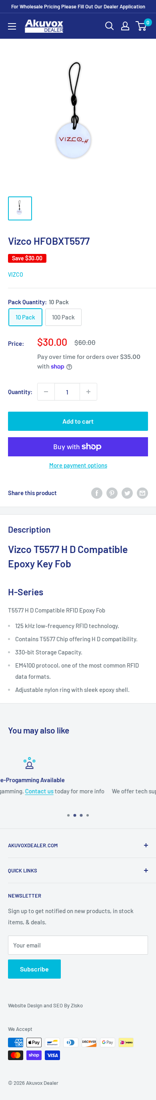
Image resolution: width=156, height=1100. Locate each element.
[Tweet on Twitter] (127, 493)
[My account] (125, 26)
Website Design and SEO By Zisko (45, 1005)
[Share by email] (142, 493)
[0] (141, 26)
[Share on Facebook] (96, 493)
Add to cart (78, 421)
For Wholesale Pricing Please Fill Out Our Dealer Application (78, 6)
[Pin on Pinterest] (112, 493)
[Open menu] (12, 26)
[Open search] (109, 26)
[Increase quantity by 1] (88, 391)
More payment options (78, 465)
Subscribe (34, 969)
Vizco (15, 274)
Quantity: (20, 391)
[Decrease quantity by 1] (46, 391)
